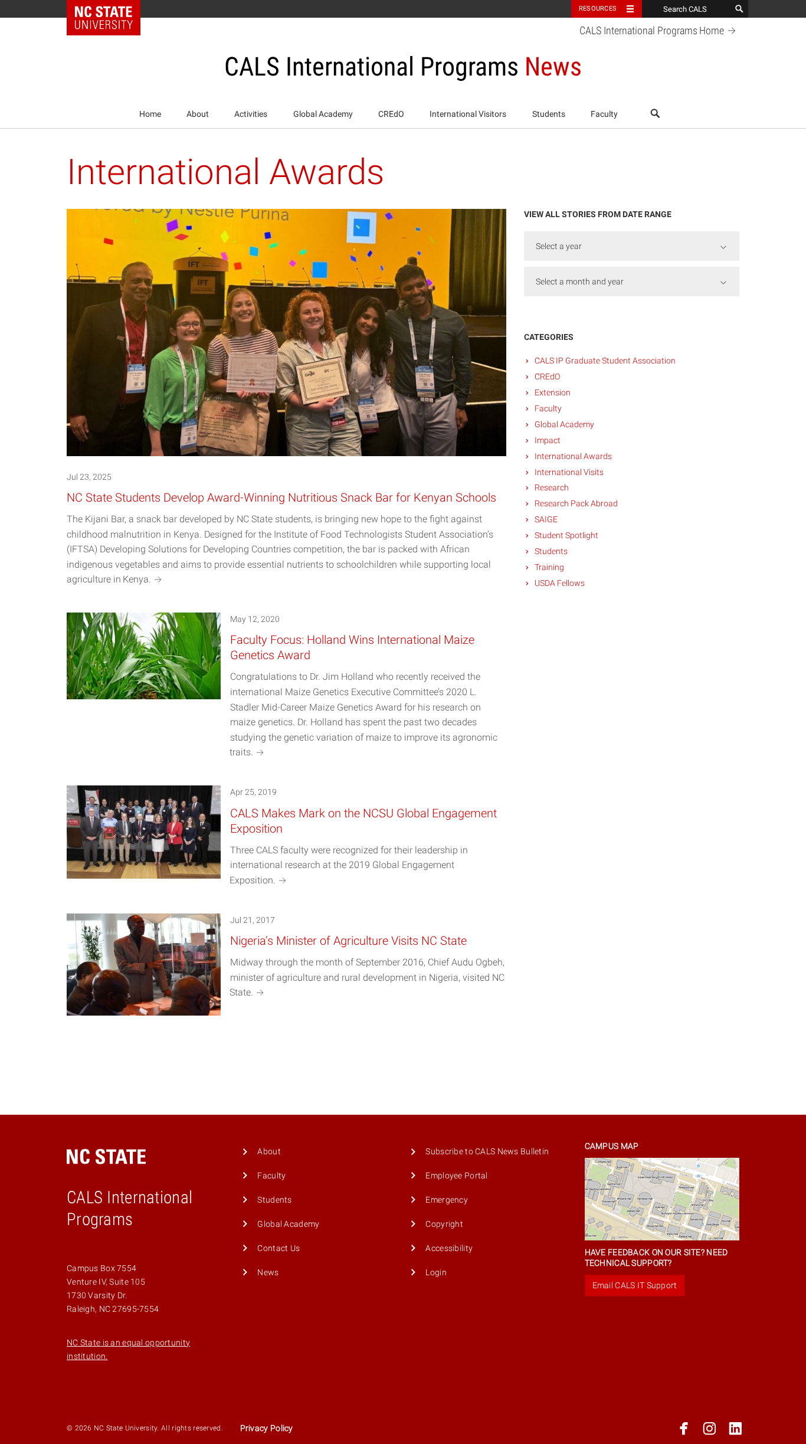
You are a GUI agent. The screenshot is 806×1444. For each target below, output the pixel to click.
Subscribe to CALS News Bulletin (487, 1152)
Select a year (559, 246)
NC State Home (111, 9)
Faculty (604, 114)
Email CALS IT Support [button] (634, 1285)
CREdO (391, 114)
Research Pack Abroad (576, 503)
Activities (250, 114)
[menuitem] (150, 114)
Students (548, 114)
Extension (553, 392)
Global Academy (323, 114)
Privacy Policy (266, 1428)
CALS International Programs (651, 31)
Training (549, 567)
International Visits (569, 472)
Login (435, 1273)
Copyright (444, 1224)
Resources (598, 8)
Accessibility (449, 1248)
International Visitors (468, 114)
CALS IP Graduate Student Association (605, 360)
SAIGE (546, 519)
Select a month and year (580, 281)
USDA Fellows (560, 583)
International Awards (573, 456)
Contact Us (278, 1248)
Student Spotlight (566, 535)
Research (552, 487)
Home (150, 114)
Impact (548, 440)
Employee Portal (456, 1176)
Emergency (446, 1200)
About (197, 114)
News (268, 1273)
